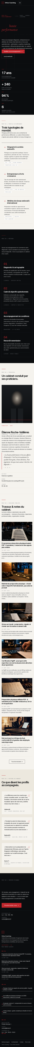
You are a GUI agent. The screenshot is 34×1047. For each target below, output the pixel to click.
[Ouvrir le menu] (20, 2)
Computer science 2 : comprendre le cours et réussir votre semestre (17, 1004)
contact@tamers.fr (6, 919)
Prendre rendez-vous (10, 905)
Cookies (21, 1042)
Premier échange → (6, 1024)
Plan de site (27, 1042)
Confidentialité (14, 1042)
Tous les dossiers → (17, 761)
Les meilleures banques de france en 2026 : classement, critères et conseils (15, 996)
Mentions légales (5, 1042)
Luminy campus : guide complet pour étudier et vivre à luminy (17, 1011)
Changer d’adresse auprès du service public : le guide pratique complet (17, 988)
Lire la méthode (8, 56)
